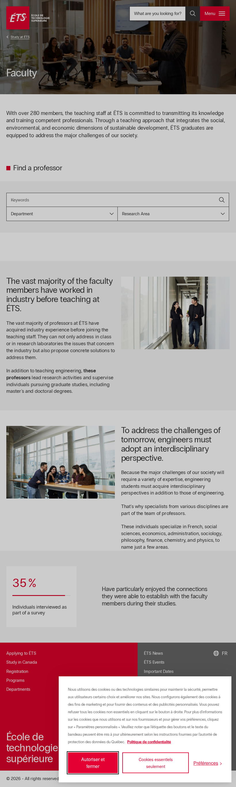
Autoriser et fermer (92, 762)
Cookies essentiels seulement (156, 762)
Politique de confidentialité (149, 742)
